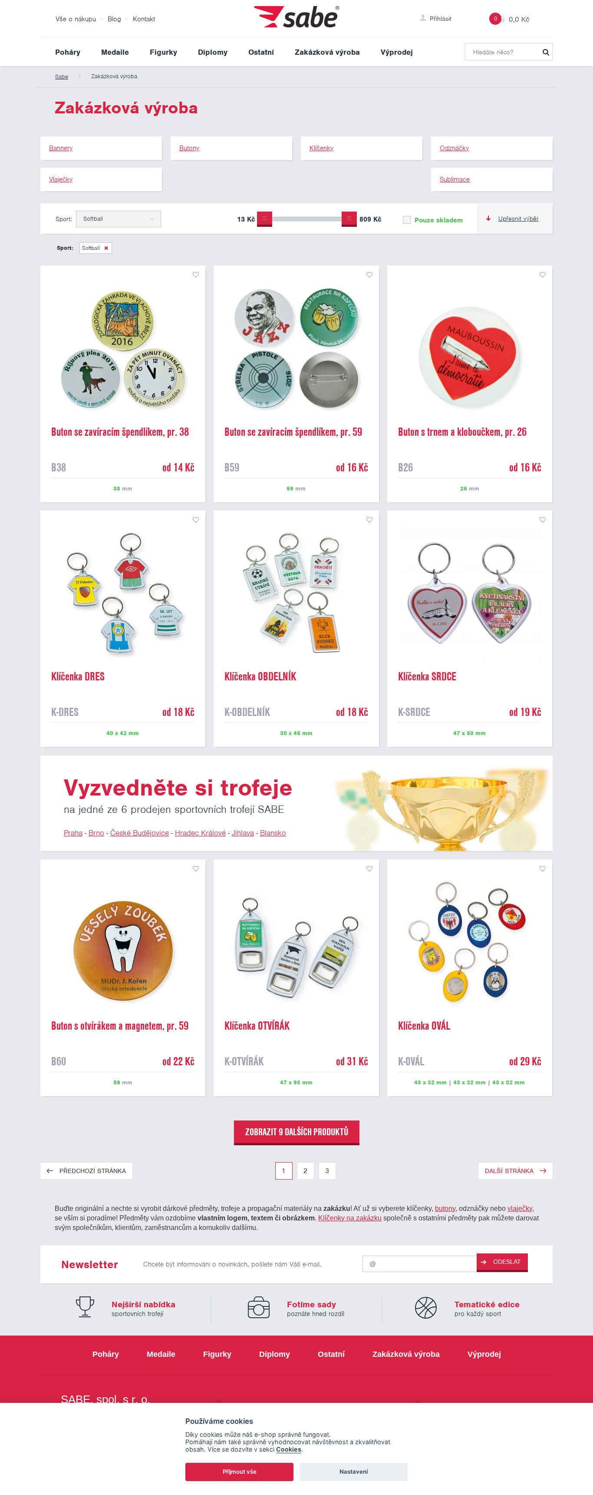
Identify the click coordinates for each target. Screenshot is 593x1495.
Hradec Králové (200, 833)
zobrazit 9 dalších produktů (296, 1131)
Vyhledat (545, 51)
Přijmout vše (240, 1471)
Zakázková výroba (327, 52)
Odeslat (507, 1261)
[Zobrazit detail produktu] (122, 348)
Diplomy (212, 52)
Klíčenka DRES (78, 676)
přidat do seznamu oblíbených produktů (195, 275)
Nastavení (353, 1471)
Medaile (115, 52)
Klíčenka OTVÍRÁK (257, 1025)
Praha (73, 833)
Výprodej (397, 52)
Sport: (64, 219)
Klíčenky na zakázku (350, 1218)
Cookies (288, 1449)
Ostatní (261, 52)
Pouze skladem (437, 220)
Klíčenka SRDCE (427, 676)
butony (445, 1208)
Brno (96, 833)
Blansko (273, 833)
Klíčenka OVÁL (424, 1025)
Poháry (67, 52)
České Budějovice (139, 833)
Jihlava (243, 833)
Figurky (163, 52)
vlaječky (519, 1208)
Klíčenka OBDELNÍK (260, 676)
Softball (91, 248)
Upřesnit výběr (518, 218)
